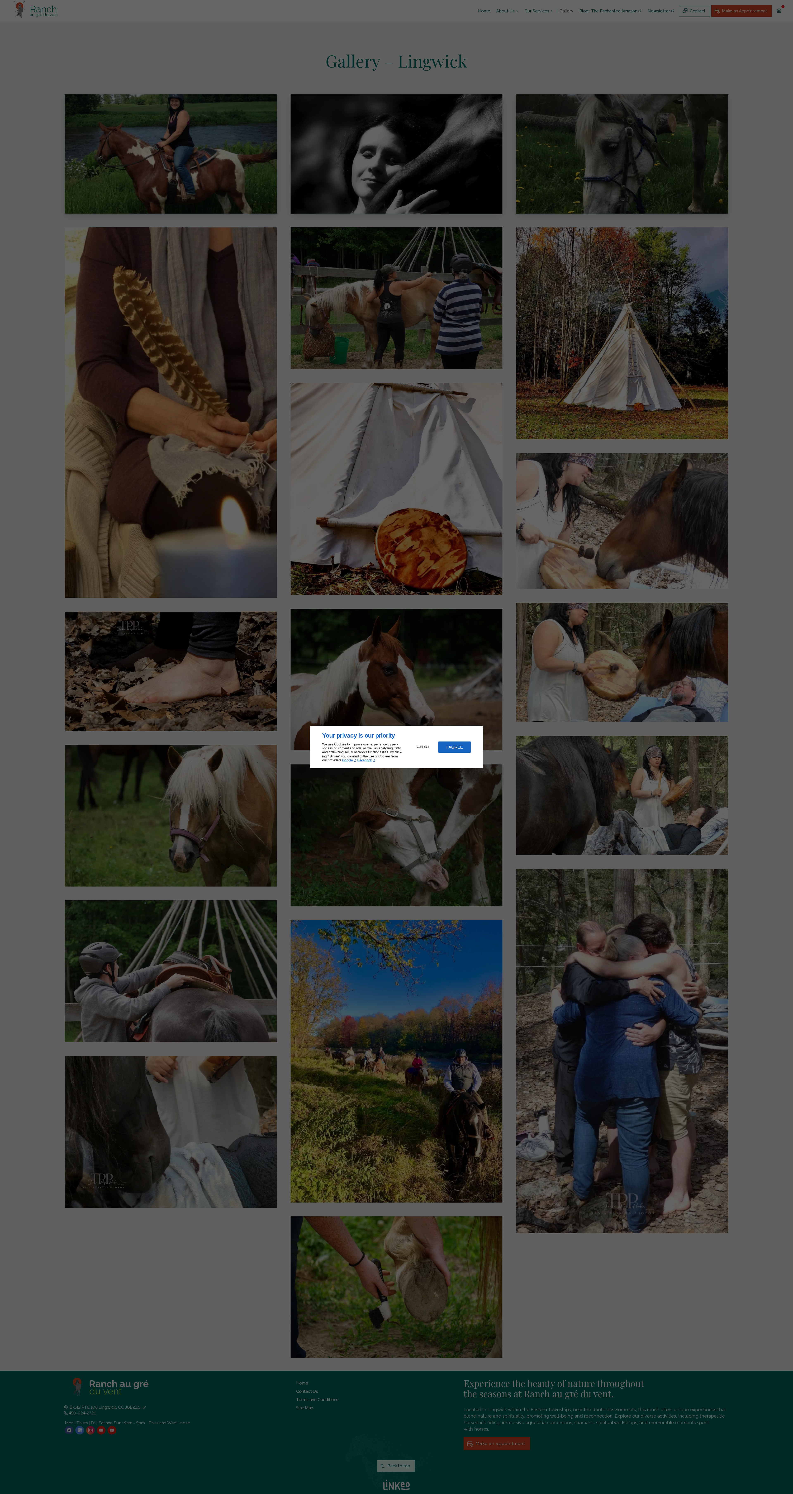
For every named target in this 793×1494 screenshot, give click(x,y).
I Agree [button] (454, 747)
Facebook (364, 760)
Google (347, 760)
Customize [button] (423, 746)
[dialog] (396, 747)
